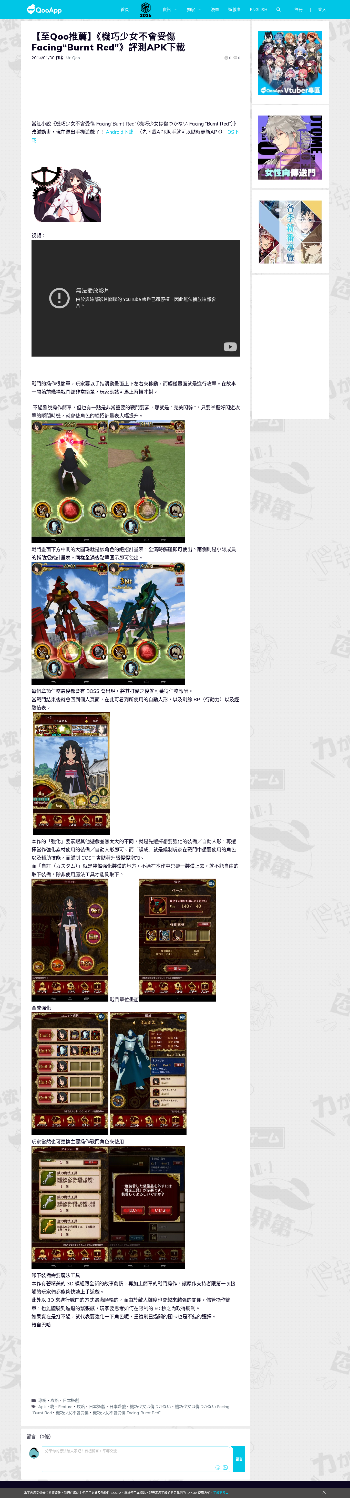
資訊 (167, 9)
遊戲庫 (234, 9)
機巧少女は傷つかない (150, 1406)
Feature (65, 1406)
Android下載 (120, 132)
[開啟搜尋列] (278, 9)
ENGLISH (258, 9)
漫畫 (215, 9)
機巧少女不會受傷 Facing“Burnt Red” (127, 1412)
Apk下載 (46, 1406)
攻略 (54, 1400)
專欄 (42, 1400)
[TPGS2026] (145, 9)
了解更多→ (221, 1493)
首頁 (125, 9)
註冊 (298, 9)
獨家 (191, 9)
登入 (322, 9)
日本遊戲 (71, 1400)
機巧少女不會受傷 (72, 1412)
